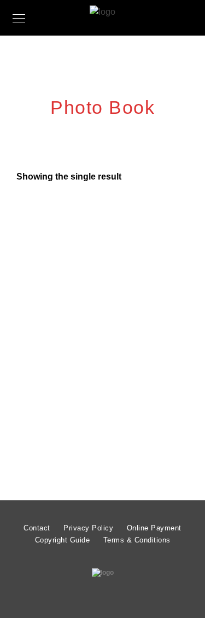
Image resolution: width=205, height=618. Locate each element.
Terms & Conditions (137, 540)
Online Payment (154, 528)
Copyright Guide (62, 540)
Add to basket (106, 446)
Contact (37, 528)
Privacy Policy (88, 528)
